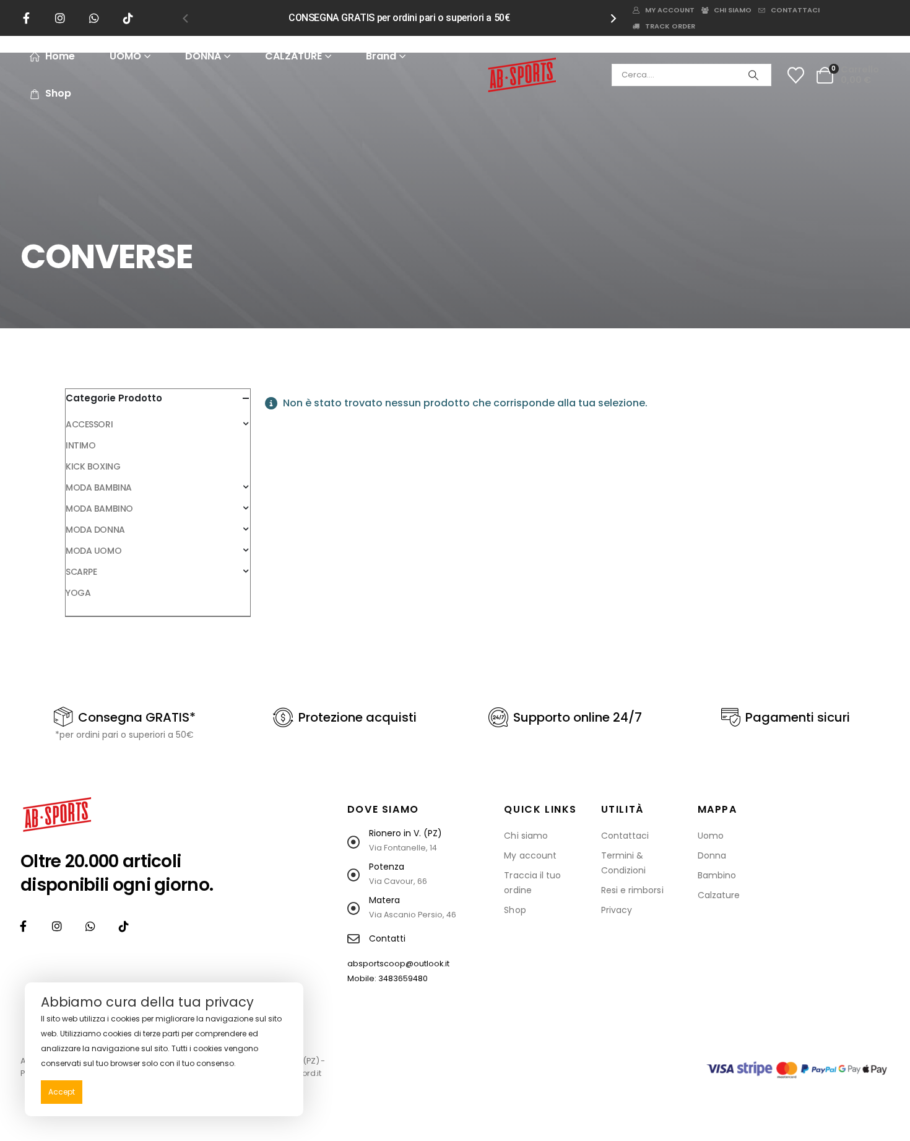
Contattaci (795, 10)
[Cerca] (753, 74)
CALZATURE (293, 56)
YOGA (78, 593)
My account (670, 10)
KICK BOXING (93, 466)
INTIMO (80, 445)
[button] (185, 18)
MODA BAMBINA (99, 487)
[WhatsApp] (94, 18)
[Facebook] (26, 18)
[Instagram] (60, 18)
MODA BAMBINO (99, 508)
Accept (61, 1091)
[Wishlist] (795, 75)
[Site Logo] (521, 75)
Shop (58, 93)
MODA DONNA (95, 529)
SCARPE (81, 572)
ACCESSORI (89, 424)
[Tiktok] (128, 18)
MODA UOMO (93, 550)
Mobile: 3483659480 (387, 978)
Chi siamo (733, 10)
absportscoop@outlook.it (398, 963)
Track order (670, 26)
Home (60, 56)
